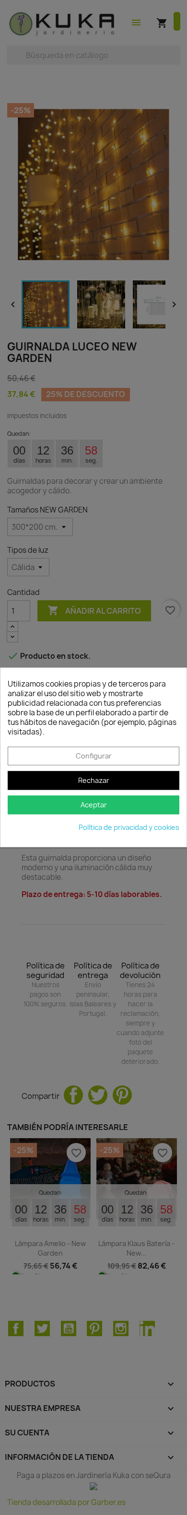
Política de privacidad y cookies (129, 827)
